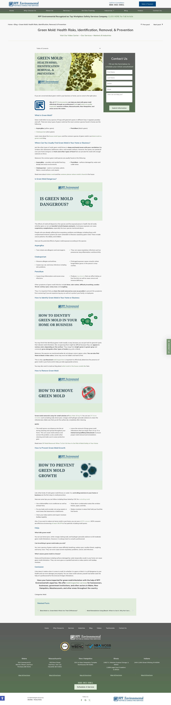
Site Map (30, 699)
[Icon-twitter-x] (89, 700)
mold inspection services (76, 583)
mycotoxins (81, 276)
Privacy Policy (38, 699)
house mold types (55, 136)
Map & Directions (24, 675)
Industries (108, 10)
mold (75, 104)
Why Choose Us (30, 10)
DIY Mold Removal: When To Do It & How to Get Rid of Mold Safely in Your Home (70, 443)
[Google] (85, 700)
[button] (2, 698)
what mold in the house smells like (74, 366)
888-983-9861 (116, 4)
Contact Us (157, 10)
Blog (126, 10)
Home (11, 10)
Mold (44, 594)
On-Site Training (88, 10)
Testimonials (110, 628)
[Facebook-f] (81, 700)
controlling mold (84, 499)
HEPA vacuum (85, 521)
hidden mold (50, 174)
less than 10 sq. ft (75, 416)
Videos (140, 10)
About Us (49, 10)
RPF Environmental (60, 102)
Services (66, 10)
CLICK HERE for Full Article (120, 16)
